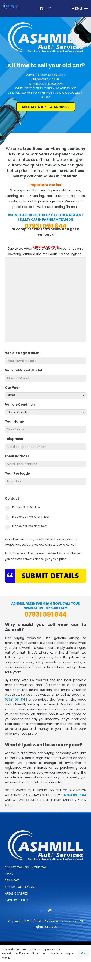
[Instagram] (49, 8)
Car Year (14, 388)
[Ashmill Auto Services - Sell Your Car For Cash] (11, 6)
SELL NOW (12, 880)
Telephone (15, 439)
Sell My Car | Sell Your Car (26, 867)
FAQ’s (9, 874)
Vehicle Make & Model (25, 370)
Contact (13, 498)
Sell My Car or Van (19, 887)
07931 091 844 (45, 226)
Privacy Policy (16, 900)
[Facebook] (41, 8)
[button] (80, 8)
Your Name (16, 421)
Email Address (19, 456)
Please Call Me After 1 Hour (31, 517)
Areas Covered (16, 893)
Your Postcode (19, 473)
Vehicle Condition (21, 405)
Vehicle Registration (24, 353)
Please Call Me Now (26, 507)
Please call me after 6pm (30, 526)
